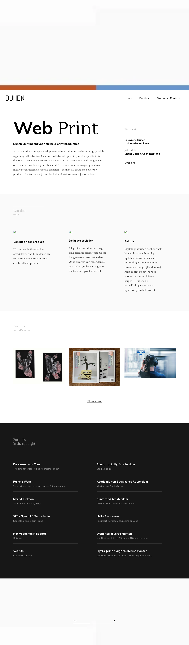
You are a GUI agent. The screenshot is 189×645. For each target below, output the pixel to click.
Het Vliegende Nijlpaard (29, 533)
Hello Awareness (108, 516)
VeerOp (18, 551)
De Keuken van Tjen (26, 464)
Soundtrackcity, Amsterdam (116, 464)
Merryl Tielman (23, 499)
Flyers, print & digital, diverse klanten (122, 551)
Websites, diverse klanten (114, 533)
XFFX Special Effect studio (31, 516)
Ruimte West (22, 481)
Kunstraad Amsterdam (112, 499)
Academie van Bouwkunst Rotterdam (122, 481)
